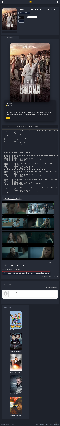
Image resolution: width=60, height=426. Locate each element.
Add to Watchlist (32, 17)
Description (10, 37)
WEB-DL (27, 12)
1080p (21, 12)
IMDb (8, 118)
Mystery (21, 21)
